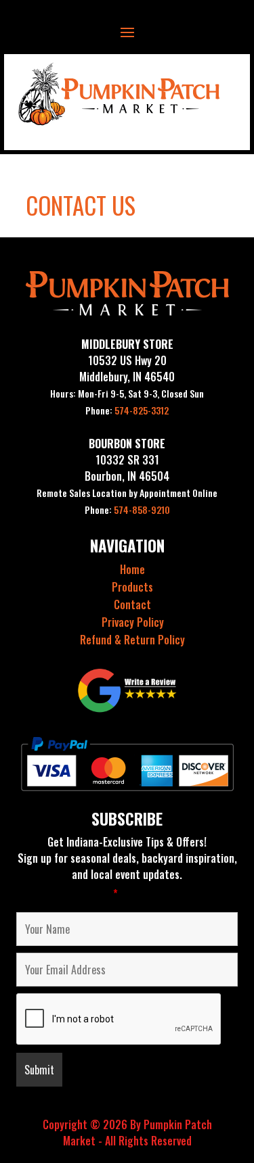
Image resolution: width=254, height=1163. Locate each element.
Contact (132, 604)
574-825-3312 (127, 410)
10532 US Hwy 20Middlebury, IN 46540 (127, 368)
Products (132, 587)
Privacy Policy (133, 622)
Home (132, 569)
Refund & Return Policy (132, 640)
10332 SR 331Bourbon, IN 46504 (127, 468)
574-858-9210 (127, 509)
